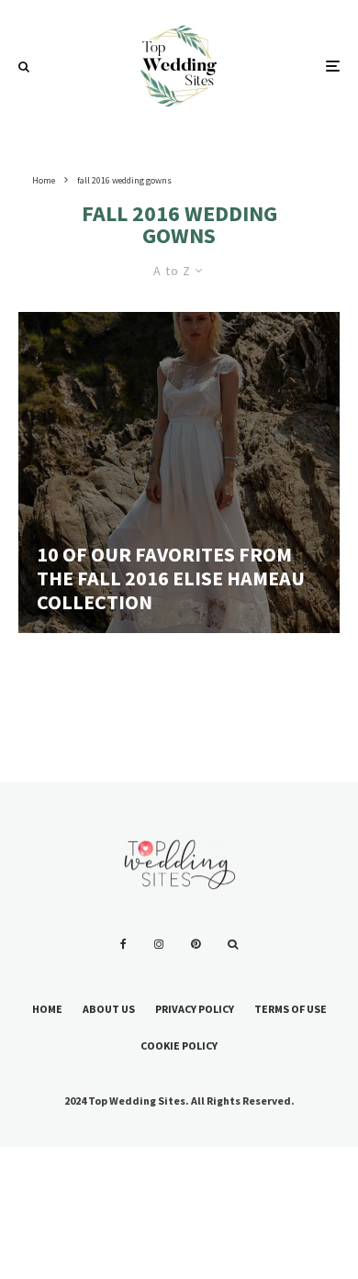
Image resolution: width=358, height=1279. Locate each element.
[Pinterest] (195, 944)
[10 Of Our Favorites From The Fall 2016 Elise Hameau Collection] (179, 472)
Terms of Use (290, 1009)
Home (47, 1009)
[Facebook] (123, 944)
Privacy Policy (194, 1009)
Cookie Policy (179, 1045)
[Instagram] (158, 944)
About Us (109, 1009)
